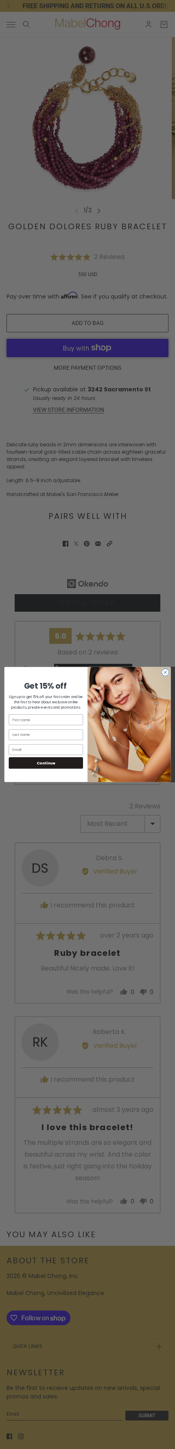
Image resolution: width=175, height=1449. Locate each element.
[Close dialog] (165, 672)
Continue (46, 763)
